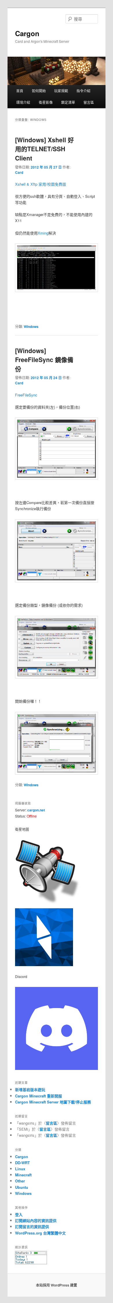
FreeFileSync (26, 395)
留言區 (88, 102)
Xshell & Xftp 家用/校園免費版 (40, 184)
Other (20, 1181)
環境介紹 (23, 102)
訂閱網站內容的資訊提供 (36, 1220)
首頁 (19, 90)
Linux (20, 1168)
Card (19, 172)
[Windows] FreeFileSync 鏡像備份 (44, 359)
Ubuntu (21, 1187)
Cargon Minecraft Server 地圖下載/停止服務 (53, 1102)
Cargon (27, 33)
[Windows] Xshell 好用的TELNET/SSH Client (44, 148)
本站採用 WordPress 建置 (56, 1285)
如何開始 (39, 90)
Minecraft (23, 1175)
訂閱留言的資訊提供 (32, 1226)
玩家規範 (61, 90)
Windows (31, 326)
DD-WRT (22, 1162)
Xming (43, 233)
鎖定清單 (68, 102)
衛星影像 (46, 102)
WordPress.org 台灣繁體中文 (40, 1233)
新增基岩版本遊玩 (30, 1089)
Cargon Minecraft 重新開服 (38, 1096)
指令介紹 (83, 90)
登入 (19, 1214)
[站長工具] (31, 1262)
